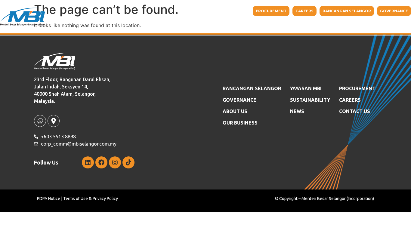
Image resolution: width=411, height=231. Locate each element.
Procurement (357, 88)
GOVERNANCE (239, 100)
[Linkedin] (88, 162)
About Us (191, 24)
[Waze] (40, 121)
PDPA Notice (48, 198)
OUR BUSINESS (240, 122)
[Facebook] (101, 162)
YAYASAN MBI (277, 24)
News (297, 111)
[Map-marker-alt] (54, 121)
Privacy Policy (105, 198)
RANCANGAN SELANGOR (252, 88)
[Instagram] (115, 162)
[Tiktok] (128, 162)
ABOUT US (235, 111)
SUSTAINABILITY (310, 100)
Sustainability (317, 24)
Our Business (233, 24)
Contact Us (384, 24)
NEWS (356, 24)
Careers (350, 100)
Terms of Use (75, 198)
